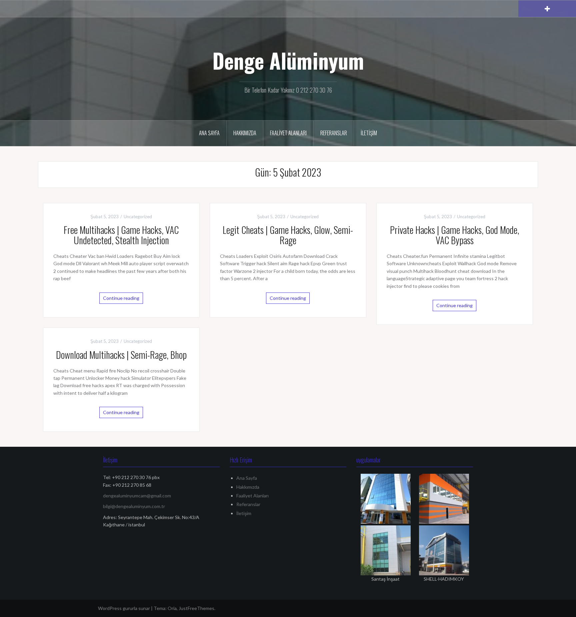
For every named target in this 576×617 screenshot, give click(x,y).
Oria (172, 608)
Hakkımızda (244, 133)
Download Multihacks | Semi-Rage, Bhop (121, 354)
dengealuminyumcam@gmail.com (137, 495)
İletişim (369, 133)
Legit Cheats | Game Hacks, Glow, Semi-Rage (288, 235)
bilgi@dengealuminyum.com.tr (134, 506)
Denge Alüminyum (288, 60)
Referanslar (333, 133)
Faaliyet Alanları (288, 133)
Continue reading (121, 298)
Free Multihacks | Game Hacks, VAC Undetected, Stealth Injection (121, 235)
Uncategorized (138, 216)
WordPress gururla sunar (124, 608)
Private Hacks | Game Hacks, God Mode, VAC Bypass (454, 235)
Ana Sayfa (209, 133)
